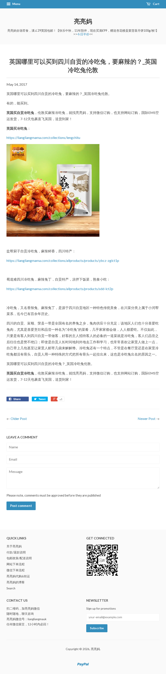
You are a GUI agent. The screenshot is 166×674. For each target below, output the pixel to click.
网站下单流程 (15, 564)
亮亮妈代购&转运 (18, 576)
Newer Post (146, 418)
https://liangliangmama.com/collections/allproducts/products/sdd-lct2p (59, 289)
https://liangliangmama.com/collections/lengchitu (43, 137)
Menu (16, 4)
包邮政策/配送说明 (19, 558)
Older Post (19, 418)
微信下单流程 (15, 570)
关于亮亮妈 (14, 546)
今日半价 (83, 34)
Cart (156, 4)
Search (10, 588)
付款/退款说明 (16, 552)
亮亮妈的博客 (15, 582)
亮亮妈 (83, 21)
